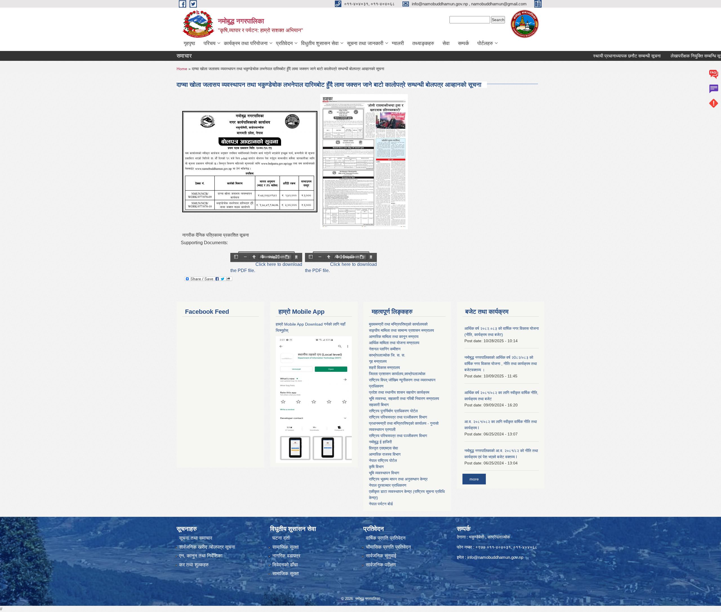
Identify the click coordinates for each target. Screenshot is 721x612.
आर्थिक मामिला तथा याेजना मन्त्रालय (394, 343)
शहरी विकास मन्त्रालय (384, 367)
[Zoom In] (254, 257)
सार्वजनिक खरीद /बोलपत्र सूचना (207, 547)
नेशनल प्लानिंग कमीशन (384, 349)
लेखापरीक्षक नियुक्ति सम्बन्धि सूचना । (682, 56)
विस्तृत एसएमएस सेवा (383, 448)
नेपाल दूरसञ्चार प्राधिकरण (387, 485)
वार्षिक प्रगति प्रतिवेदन (386, 538)
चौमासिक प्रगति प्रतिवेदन (388, 547)
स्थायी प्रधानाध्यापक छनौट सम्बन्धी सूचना (608, 56)
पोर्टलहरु (485, 43)
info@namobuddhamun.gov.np (495, 557)
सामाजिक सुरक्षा (285, 547)
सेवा (445, 43)
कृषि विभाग (376, 466)
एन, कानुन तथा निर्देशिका (200, 555)
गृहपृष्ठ (189, 43)
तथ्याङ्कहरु (423, 43)
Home (182, 68)
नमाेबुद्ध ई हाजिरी (380, 442)
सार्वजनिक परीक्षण (381, 565)
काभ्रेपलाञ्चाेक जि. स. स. (387, 355)
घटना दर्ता (281, 538)
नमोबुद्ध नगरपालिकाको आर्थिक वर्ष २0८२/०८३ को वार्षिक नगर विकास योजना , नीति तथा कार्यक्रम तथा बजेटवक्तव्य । (500, 363)
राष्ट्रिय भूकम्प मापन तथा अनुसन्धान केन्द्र (398, 479)
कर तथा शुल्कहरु (194, 565)
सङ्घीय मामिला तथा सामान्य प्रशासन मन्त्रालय (401, 330)
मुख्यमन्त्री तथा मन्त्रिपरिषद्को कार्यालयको (398, 324)
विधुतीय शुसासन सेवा (320, 43)
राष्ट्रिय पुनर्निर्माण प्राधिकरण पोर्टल (393, 411)
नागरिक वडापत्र (286, 555)
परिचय (209, 43)
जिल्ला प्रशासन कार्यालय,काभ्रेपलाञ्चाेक (397, 373)
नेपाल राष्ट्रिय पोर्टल (383, 460)
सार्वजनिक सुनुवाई (381, 555)
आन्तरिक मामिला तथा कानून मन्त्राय (394, 336)
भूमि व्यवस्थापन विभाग (384, 473)
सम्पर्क (463, 43)
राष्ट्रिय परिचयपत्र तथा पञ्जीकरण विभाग (398, 417)
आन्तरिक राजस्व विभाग (384, 454)
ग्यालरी (398, 43)
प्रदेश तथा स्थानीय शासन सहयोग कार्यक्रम (399, 392)
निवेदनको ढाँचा (285, 565)
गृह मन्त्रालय (378, 361)
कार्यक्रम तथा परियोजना (246, 43)
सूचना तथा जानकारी (365, 43)
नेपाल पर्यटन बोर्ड (381, 504)
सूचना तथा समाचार (195, 538)
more (474, 479)
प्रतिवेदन (284, 43)
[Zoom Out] (245, 257)
